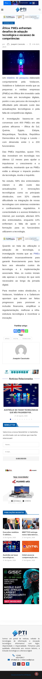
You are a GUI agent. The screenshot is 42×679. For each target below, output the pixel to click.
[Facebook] (15, 331)
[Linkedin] (19, 331)
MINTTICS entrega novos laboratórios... (30, 533)
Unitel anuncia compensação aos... (30, 556)
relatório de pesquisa (18, 78)
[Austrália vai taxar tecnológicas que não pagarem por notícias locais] (21, 395)
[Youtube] (23, 664)
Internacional (8, 23)
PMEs (37, 253)
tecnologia (26, 338)
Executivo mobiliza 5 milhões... (11, 533)
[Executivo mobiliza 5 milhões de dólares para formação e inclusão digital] (11, 523)
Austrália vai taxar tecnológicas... (10, 556)
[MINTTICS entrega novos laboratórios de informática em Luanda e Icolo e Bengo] (30, 523)
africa (7, 338)
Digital (15, 338)
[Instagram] (22, 331)
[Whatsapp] (26, 331)
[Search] (39, 10)
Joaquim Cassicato (18, 44)
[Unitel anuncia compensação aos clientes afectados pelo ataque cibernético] (30, 546)
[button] (21, 372)
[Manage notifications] (36, 674)
